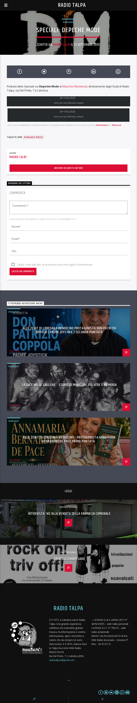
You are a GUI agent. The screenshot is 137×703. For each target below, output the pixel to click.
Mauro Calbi (61, 44)
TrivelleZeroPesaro (69, 559)
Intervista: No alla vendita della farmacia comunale (69, 514)
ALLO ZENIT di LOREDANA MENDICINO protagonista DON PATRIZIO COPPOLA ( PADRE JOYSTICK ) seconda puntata (69, 330)
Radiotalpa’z (102, 125)
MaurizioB (14, 350)
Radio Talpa (72, 5)
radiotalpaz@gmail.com (62, 660)
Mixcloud (116, 125)
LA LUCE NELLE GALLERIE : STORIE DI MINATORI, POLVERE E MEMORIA (69, 385)
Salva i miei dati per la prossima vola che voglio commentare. (55, 264)
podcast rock (33, 137)
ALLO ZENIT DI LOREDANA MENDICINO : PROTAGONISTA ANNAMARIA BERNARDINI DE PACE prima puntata (69, 439)
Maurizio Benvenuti (74, 86)
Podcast (68, 22)
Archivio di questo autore (68, 168)
